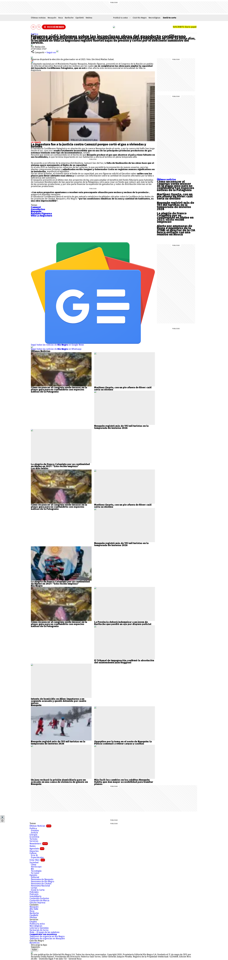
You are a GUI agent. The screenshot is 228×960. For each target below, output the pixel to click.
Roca (60, 18)
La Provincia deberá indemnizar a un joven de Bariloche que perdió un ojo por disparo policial (122, 623)
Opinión (33, 875)
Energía (33, 835)
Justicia (34, 833)
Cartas (34, 888)
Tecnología (36, 871)
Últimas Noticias (40, 826)
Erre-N (34, 855)
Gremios (35, 831)
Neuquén (52, 18)
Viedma (89, 18)
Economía (34, 837)
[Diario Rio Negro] (32, 952)
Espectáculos (37, 857)
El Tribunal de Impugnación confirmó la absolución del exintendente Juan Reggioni (124, 661)
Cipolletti (79, 18)
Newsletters (38, 843)
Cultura (33, 853)
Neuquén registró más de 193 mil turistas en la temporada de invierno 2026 (175, 206)
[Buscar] (39, 27)
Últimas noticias (38, 18)
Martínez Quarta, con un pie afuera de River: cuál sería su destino (175, 196)
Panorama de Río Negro (42, 881)
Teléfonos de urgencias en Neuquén (47, 939)
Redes (33, 846)
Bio (32, 869)
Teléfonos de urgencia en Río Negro (47, 936)
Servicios (34, 841)
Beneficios (35, 943)
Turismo (33, 839)
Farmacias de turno (39, 930)
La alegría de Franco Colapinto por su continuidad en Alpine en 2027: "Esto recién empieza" (60, 465)
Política (34, 34)
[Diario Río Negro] (114, 27)
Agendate (37, 848)
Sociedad (34, 862)
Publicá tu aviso (37, 924)
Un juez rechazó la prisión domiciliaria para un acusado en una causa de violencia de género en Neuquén (59, 782)
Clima (33, 865)
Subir (34, 949)
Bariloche (69, 18)
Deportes (34, 851)
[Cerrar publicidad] (2, 817)
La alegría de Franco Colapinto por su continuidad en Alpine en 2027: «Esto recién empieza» (175, 217)
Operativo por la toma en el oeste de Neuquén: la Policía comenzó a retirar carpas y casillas (123, 742)
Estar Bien (37, 860)
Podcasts (34, 894)
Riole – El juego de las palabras (45, 932)
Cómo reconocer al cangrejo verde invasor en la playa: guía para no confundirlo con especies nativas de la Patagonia (175, 186)
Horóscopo (36, 867)
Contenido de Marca (39, 901)
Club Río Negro (140, 18)
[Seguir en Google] (32, 61)
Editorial (35, 877)
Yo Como (35, 873)
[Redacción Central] (32, 44)
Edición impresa (37, 903)
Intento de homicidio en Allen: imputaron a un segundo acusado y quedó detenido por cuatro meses (58, 701)
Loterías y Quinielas (39, 928)
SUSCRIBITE (184, 27)
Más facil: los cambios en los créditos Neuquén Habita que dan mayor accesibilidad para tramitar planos (123, 782)
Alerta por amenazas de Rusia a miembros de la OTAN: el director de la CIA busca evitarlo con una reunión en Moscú (176, 230)
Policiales (34, 892)
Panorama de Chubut (41, 884)
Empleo (33, 922)
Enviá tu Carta (37, 890)
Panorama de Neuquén (42, 879)
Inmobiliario (35, 896)
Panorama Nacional (40, 886)
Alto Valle (34, 909)
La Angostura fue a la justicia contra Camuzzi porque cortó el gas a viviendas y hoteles (88, 145)
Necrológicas (154, 18)
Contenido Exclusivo (39, 898)
